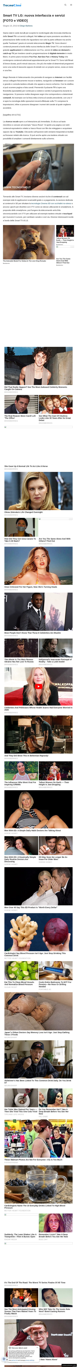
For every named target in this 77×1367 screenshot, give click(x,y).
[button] (65, 5)
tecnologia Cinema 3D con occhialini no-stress (51, 203)
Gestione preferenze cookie (69, 1365)
